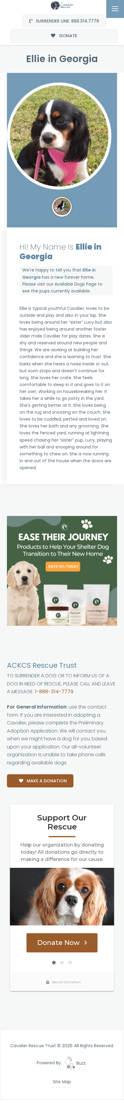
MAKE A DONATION (46, 781)
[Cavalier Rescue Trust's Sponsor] (62, 571)
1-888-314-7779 (54, 691)
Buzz (80, 1063)
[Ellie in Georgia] (59, 136)
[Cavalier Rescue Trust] (62, 5)
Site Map (62, 1082)
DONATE (67, 35)
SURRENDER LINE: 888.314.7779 (67, 21)
